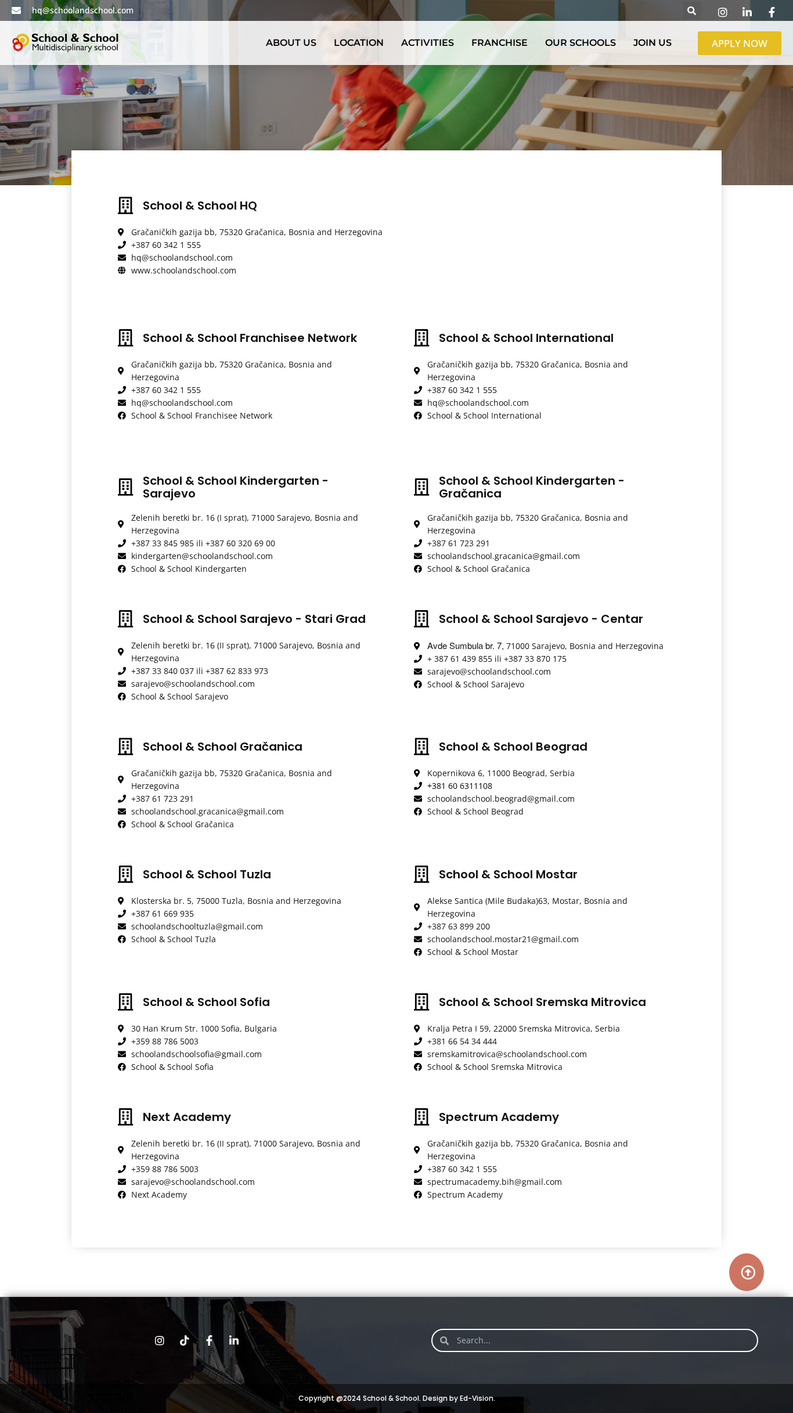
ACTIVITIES (427, 42)
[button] (692, 10)
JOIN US (652, 42)
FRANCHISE (499, 42)
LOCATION (359, 42)
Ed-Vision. (477, 1398)
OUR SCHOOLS (580, 42)
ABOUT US (291, 42)
